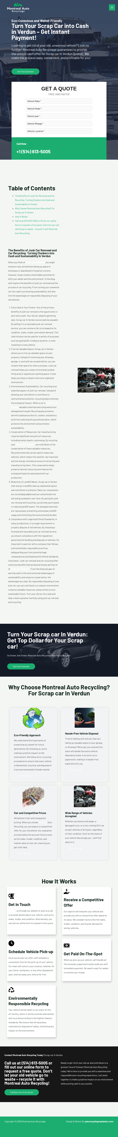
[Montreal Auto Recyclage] (18, 7)
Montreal (43, 822)
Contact (12, 910)
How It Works (21, 216)
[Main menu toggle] (112, 7)
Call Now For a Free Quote (21, 1092)
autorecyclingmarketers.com (99, 1121)
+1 (34, 151)
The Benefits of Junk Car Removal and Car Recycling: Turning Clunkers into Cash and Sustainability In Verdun (35, 200)
